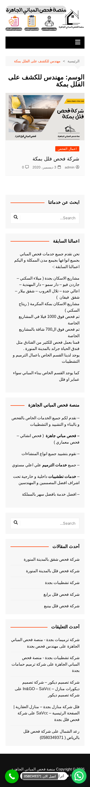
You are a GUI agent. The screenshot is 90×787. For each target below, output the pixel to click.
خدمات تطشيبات (62, 476)
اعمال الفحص (67, 149)
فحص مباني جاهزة (61, 436)
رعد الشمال (70, 731)
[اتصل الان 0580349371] (12, 776)
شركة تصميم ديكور (64, 695)
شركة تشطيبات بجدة (62, 582)
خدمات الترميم (54, 465)
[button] (79, 775)
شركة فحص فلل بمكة (55, 158)
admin (69, 167)
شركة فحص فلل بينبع (62, 606)
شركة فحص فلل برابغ (62, 594)
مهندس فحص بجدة (42, 646)
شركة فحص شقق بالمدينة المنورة (52, 559)
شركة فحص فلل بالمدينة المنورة (53, 571)
